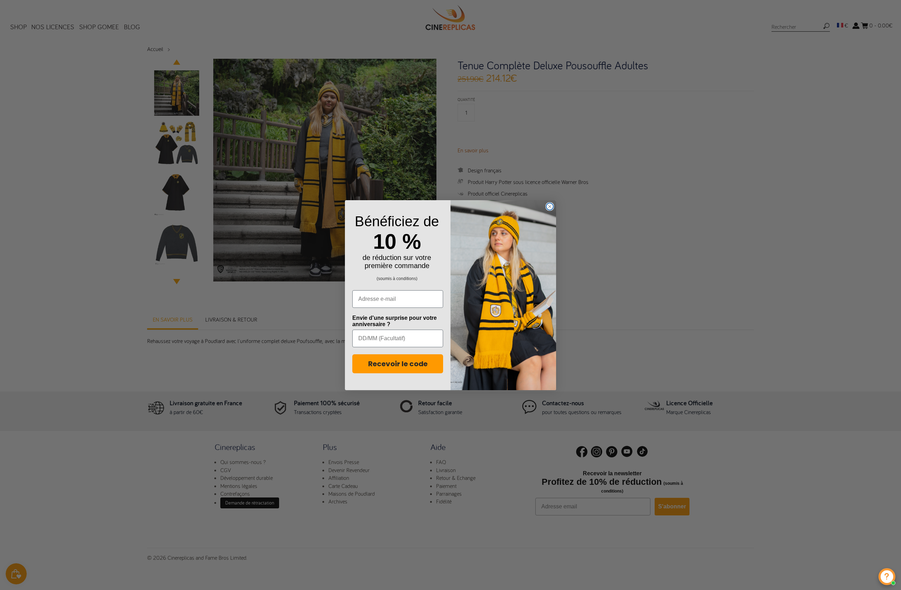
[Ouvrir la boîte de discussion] (886, 576)
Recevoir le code (398, 364)
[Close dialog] (549, 206)
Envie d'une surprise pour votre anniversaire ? (394, 321)
